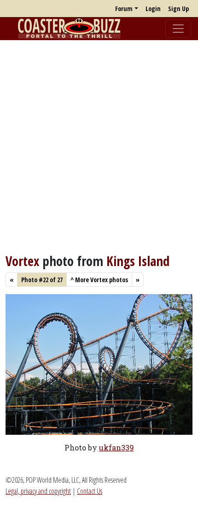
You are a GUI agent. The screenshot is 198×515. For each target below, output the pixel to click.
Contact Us (89, 491)
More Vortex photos (99, 279)
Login (153, 8)
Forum (124, 8)
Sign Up (178, 8)
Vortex (22, 261)
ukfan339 (116, 447)
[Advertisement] (99, 146)
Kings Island (137, 261)
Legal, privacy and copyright (38, 491)
